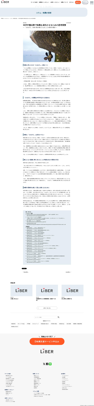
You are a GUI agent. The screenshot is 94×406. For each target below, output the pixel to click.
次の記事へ (68, 272)
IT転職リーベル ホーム (5, 18)
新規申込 (78, 2)
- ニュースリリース (65, 380)
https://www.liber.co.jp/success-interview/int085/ (35, 236)
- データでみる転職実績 (9, 380)
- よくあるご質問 (8, 384)
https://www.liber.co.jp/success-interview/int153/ (35, 249)
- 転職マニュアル (36, 380)
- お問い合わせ (64, 387)
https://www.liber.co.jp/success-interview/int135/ (35, 228)
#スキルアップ (35, 323)
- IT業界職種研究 (36, 377)
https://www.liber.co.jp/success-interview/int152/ (35, 246)
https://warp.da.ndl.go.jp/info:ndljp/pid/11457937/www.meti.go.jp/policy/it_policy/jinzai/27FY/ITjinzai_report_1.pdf (46, 224)
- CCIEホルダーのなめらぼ (38, 396)
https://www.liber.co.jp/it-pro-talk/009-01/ (34, 262)
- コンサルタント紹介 (9, 381)
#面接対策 (13, 323)
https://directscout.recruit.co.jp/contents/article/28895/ (36, 219)
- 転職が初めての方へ (9, 375)
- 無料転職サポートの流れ (9, 378)
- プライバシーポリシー (66, 384)
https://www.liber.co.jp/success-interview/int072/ (35, 241)
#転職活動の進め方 (45, 323)
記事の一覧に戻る (47, 308)
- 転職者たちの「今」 (9, 393)
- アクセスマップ (65, 378)
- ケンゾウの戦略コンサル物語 (39, 393)
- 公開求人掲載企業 (8, 383)
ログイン (85, 2)
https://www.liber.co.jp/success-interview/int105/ (35, 244)
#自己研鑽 (69, 323)
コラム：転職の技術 (13, 18)
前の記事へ (26, 272)
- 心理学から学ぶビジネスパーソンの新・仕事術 (42, 394)
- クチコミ (7, 394)
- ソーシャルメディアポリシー (67, 386)
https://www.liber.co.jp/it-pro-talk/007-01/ (34, 257)
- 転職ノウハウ (36, 375)
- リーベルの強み (8, 377)
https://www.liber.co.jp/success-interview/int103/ (35, 239)
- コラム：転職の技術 (37, 378)
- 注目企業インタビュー (9, 399)
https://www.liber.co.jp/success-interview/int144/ (35, 251)
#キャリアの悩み (21, 323)
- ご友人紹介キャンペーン (9, 386)
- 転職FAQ (35, 387)
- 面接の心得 (36, 386)
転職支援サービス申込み (48, 341)
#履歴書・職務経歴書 (77, 323)
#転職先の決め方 (14, 326)
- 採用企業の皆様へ (65, 389)
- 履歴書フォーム (36, 381)
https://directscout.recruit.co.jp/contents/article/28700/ (36, 215)
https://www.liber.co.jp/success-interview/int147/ (35, 231)
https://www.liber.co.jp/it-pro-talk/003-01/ (34, 259)
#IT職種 (28, 323)
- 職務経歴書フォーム (37, 383)
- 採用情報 (63, 381)
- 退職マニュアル (36, 384)
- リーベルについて (65, 375)
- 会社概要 (63, 377)
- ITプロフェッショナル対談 (10, 401)
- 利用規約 (63, 383)
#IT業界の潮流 (54, 323)
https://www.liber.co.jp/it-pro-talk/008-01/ (34, 254)
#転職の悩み (61, 323)
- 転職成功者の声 (8, 391)
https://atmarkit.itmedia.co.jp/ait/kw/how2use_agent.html (36, 221)
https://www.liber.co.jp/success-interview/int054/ (35, 233)
